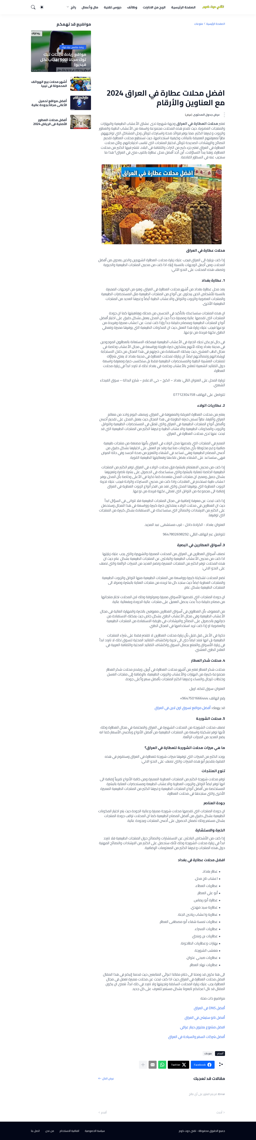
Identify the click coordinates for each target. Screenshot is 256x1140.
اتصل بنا (35, 1130)
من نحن (49, 1130)
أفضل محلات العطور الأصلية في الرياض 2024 (50, 122)
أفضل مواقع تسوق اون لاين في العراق (183, 707)
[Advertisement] (161, 57)
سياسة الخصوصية (95, 1130)
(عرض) (188, 114)
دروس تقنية (112, 7)
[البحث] (35, 7)
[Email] (153, 1065)
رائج (73, 7)
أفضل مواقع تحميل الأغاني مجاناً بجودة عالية (49, 103)
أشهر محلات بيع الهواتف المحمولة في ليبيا (49, 84)
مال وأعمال (90, 7)
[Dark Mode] (44, 7)
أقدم (104, 1112)
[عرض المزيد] (143, 1065)
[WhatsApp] (162, 1065)
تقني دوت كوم (187, 1130)
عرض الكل (108, 1078)
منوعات (198, 24)
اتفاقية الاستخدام (69, 1130)
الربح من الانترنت (154, 7)
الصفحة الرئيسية (183, 7)
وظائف (132, 7)
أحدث (219, 1112)
